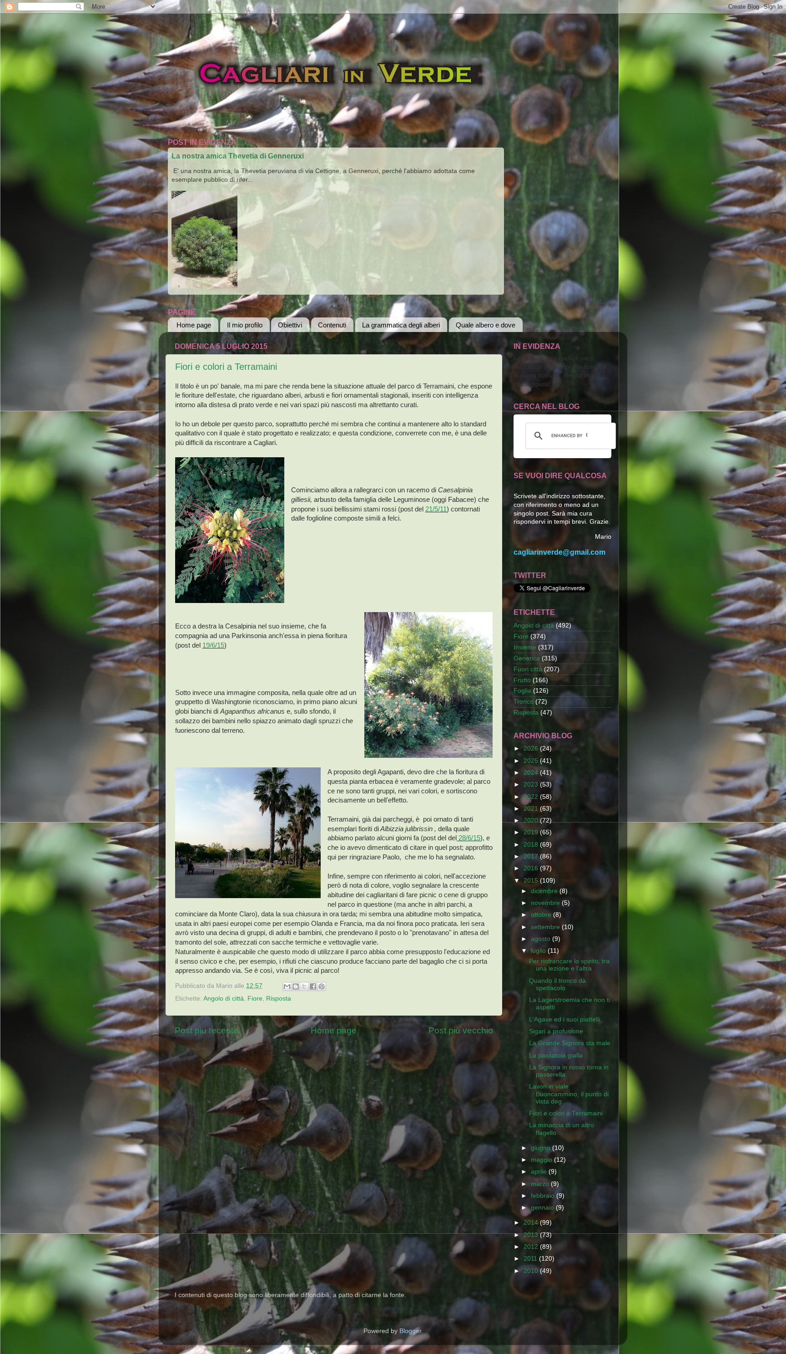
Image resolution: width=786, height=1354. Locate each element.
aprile (540, 1171)
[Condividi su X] (304, 986)
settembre (546, 927)
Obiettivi (290, 325)
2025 (532, 760)
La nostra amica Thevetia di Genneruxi (237, 156)
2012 (532, 1246)
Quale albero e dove (485, 325)
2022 (532, 796)
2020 (532, 820)
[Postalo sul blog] (295, 986)
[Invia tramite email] (287, 986)
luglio (539, 950)
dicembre (545, 891)
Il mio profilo (244, 325)
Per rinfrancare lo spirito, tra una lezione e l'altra (569, 965)
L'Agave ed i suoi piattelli (564, 1019)
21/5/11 (436, 509)
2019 (532, 832)
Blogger (410, 1331)
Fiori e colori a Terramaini (226, 367)
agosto (541, 938)
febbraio (543, 1195)
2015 (532, 880)
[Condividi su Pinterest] (321, 986)
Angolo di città (223, 998)
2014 (532, 1222)
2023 (532, 784)
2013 (532, 1234)
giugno (541, 1148)
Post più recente (206, 1030)
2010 (532, 1270)
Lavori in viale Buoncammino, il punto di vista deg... (569, 1093)
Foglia (522, 690)
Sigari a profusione (556, 1031)
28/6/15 (468, 838)
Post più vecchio (460, 1030)
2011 (531, 1258)
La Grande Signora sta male (569, 1043)
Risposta (278, 998)
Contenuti (332, 325)
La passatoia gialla (556, 1055)
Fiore (254, 998)
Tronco (524, 701)
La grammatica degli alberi (401, 325)
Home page (193, 325)
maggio (542, 1159)
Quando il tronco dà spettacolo (557, 984)
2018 (532, 844)
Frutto (522, 680)
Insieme (525, 647)
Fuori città (528, 669)
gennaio (543, 1207)
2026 (532, 748)
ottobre (542, 914)
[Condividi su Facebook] (312, 986)
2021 (532, 808)
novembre (546, 902)
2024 (532, 772)
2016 (532, 868)
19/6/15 (213, 645)
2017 (532, 856)
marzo (541, 1183)
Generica (527, 658)
